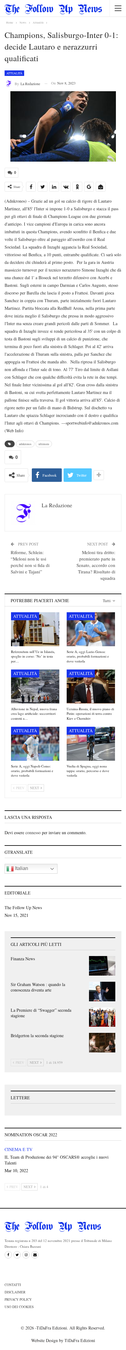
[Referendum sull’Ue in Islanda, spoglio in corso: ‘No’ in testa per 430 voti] (35, 629)
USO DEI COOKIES (19, 1306)
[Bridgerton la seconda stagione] (102, 1042)
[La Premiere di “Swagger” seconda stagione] (102, 1017)
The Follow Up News (23, 907)
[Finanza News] (102, 966)
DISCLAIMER (15, 1292)
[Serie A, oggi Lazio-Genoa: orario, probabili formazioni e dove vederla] (91, 629)
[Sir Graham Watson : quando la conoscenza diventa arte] (102, 991)
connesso (33, 832)
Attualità (14, 73)
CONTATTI (13, 1284)
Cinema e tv (18, 1149)
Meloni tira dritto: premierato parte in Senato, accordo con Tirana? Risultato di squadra (95, 565)
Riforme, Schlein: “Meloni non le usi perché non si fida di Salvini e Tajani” (30, 562)
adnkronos (25, 444)
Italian (21, 868)
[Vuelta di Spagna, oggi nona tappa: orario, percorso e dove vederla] (91, 744)
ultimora (44, 444)
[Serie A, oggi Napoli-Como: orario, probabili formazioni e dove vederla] (35, 744)
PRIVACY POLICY (18, 1299)
